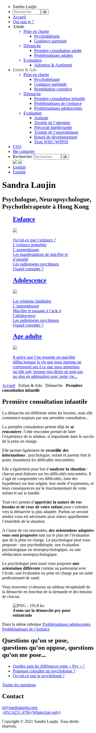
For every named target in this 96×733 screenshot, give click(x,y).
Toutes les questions (19, 685)
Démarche (32, 45)
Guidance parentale (50, 41)
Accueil (19, 17)
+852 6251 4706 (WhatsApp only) (31, 712)
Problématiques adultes (53, 55)
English (19, 167)
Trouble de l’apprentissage (56, 132)
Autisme (41, 118)
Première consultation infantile (59, 98)
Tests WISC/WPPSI (51, 142)
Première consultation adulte (58, 50)
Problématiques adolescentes (58, 108)
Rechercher (22, 156)
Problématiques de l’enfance (58, 103)
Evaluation (32, 60)
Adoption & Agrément (53, 65)
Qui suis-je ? (23, 21)
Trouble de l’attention (52, 122)
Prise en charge (36, 31)
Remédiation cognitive (53, 89)
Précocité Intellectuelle (53, 127)
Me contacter (24, 151)
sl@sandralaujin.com (19, 707)
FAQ (17, 146)
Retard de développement (55, 137)
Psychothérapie (47, 36)
